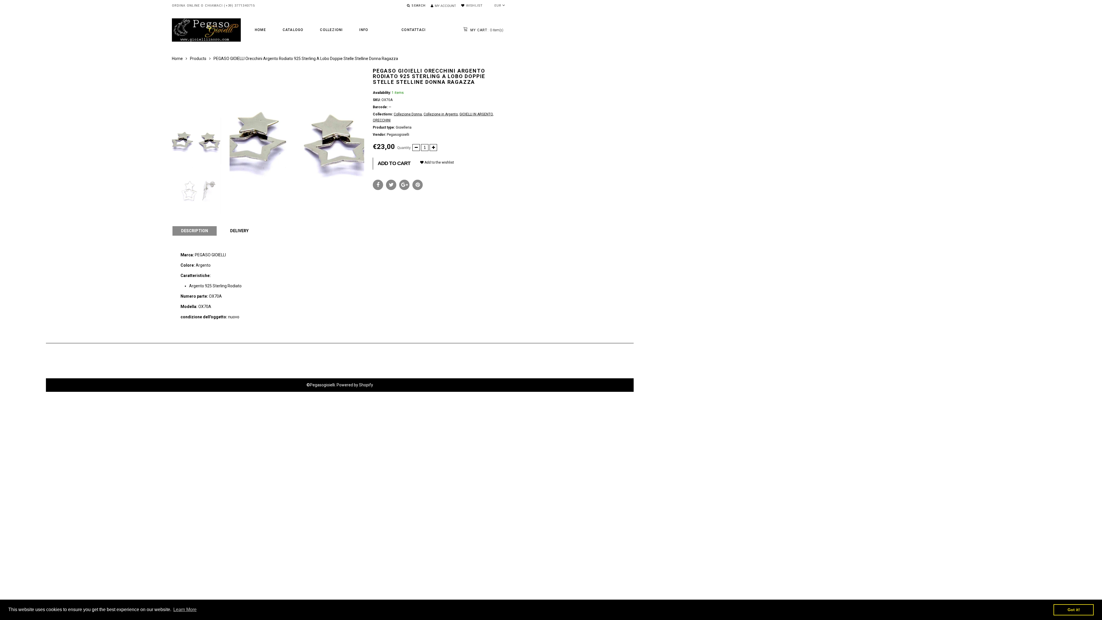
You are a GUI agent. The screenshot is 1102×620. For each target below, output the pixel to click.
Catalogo (293, 30)
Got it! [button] (1074, 609)
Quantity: (404, 148)
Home (260, 30)
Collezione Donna (408, 114)
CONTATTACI (413, 30)
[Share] (378, 185)
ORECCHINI (382, 120)
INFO (363, 30)
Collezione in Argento (441, 114)
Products (198, 58)
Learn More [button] (185, 609)
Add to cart (394, 163)
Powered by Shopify (355, 385)
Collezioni (331, 30)
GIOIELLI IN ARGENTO (476, 114)
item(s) (486, 30)
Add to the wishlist (439, 162)
